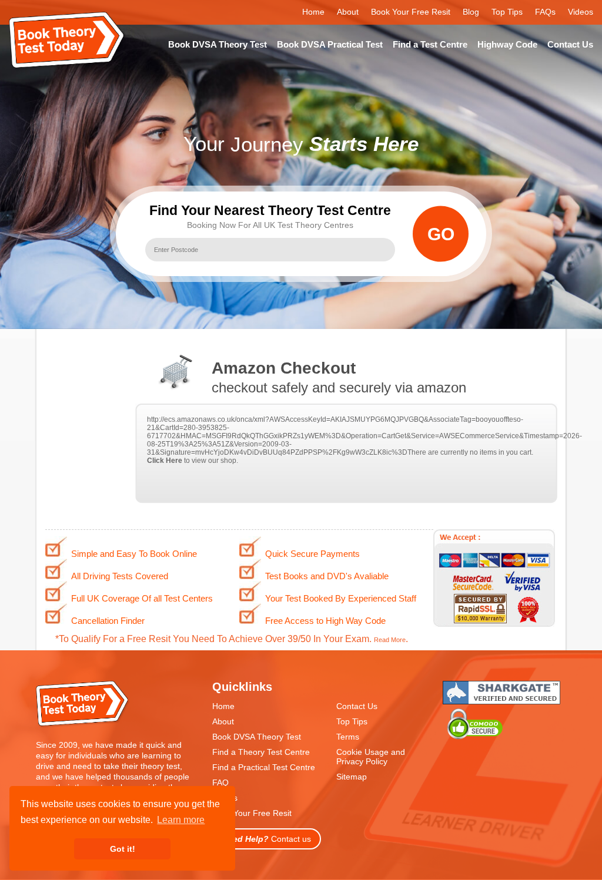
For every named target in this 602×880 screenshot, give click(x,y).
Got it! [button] (122, 849)
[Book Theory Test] (83, 725)
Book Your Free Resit (410, 11)
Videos (580, 11)
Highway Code (507, 44)
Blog (471, 11)
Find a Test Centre (430, 44)
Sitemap (351, 776)
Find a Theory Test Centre (261, 752)
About (348, 11)
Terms (347, 736)
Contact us (266, 839)
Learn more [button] (181, 820)
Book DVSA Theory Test (217, 44)
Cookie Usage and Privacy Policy (370, 756)
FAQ (220, 782)
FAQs (545, 11)
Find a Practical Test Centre (263, 767)
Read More (390, 639)
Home (313, 11)
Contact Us (570, 44)
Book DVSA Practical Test (330, 44)
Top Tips (507, 11)
